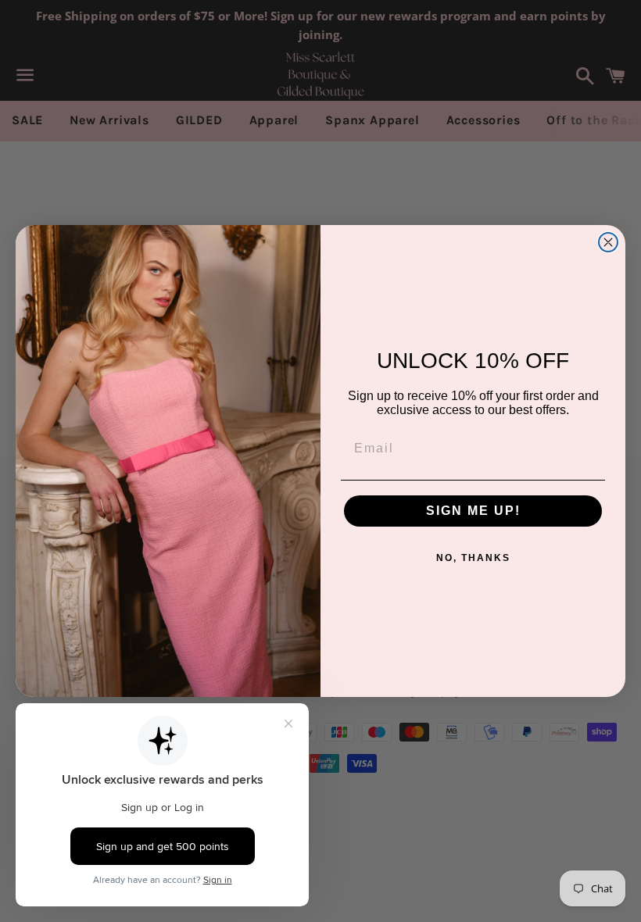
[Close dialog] (608, 242)
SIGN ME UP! (473, 510)
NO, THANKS (473, 557)
